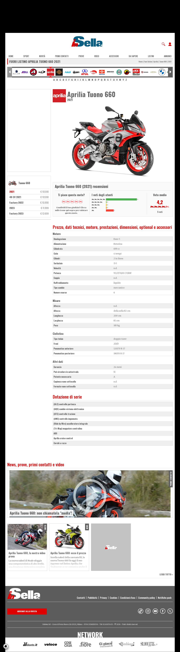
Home (11, 56)
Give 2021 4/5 (76, 202)
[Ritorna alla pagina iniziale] (23, 594)
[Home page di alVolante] (30, 644)
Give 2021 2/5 (68, 202)
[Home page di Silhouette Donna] (149, 645)
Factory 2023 (16, 213)
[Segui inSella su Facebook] (162, 611)
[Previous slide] (9, 72)
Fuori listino (148, 61)
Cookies (113, 597)
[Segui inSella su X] (170, 611)
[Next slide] (170, 72)
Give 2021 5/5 (81, 202)
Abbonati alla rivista (27, 611)
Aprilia (156, 61)
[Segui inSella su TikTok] (140, 611)
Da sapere (133, 56)
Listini (151, 56)
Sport (26, 56)
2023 (12, 208)
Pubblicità (92, 597)
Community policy (146, 597)
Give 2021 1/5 (64, 202)
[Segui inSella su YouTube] (155, 611)
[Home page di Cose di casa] (67, 645)
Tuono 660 (163, 61)
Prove (81, 56)
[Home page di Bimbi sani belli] (126, 644)
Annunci (167, 56)
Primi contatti (62, 56)
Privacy (103, 597)
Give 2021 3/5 (72, 202)
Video (96, 56)
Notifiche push (164, 597)
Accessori (114, 56)
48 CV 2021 (15, 197)
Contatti (81, 597)
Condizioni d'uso (127, 597)
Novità (42, 56)
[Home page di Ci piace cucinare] (106, 644)
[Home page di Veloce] (51, 644)
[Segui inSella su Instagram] (148, 611)
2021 (11, 191)
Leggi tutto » (166, 574)
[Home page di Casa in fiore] (85, 644)
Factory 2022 (16, 202)
